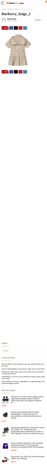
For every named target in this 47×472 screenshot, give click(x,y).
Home (4, 9)
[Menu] (2, 3)
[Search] (35, 3)
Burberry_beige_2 (14, 9)
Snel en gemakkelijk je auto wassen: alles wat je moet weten (23, 369)
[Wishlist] (40, 3)
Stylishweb (11, 19)
